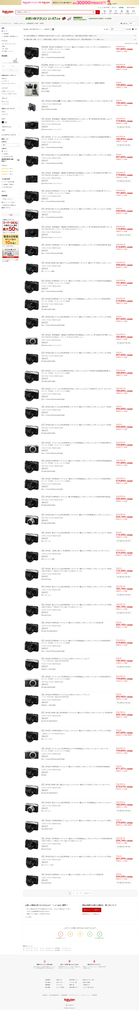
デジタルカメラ (66, 948)
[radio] (2, 31)
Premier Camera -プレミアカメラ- (52, 129)
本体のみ (4, 78)
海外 (7, 139)
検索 (11, 70)
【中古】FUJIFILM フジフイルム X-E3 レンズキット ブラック (67, 695)
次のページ (88, 893)
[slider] (1, 63)
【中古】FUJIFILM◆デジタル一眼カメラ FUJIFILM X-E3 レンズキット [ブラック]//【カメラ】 (79, 101)
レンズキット (5, 81)
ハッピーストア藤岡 (48, 271)
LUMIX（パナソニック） (8, 91)
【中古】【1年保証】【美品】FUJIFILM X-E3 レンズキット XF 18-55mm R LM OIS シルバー (78, 119)
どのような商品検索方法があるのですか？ (38, 911)
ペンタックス (5, 104)
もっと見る (28, 917)
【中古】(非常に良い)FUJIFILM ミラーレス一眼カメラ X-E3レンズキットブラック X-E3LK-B (78, 713)
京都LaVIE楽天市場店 (49, 309)
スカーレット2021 (48, 865)
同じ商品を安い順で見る (124, 127)
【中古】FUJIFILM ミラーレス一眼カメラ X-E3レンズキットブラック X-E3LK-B (74, 623)
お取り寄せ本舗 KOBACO (50, 631)
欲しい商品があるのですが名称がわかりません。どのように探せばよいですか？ (49, 909)
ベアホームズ (47, 541)
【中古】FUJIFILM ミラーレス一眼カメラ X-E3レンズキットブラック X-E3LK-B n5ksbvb (77, 766)
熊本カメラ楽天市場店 (49, 669)
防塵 (3, 130)
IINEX (45, 775)
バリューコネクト (48, 739)
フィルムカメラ (66, 950)
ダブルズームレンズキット (9, 83)
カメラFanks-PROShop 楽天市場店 (53, 147)
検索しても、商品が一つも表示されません (38, 914)
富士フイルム (5, 101)
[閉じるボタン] (135, 35)
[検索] (98, 12)
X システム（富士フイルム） (9, 93)
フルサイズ (5, 114)
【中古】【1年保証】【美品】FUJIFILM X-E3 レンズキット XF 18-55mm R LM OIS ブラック (78, 227)
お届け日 (4, 148)
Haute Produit (47, 579)
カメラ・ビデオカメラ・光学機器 (50, 948)
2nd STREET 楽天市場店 (50, 109)
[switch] (18, 160)
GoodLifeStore (47, 883)
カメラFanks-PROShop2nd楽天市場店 (54, 57)
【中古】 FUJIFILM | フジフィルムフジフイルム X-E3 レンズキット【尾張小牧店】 (75, 83)
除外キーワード (6, 207)
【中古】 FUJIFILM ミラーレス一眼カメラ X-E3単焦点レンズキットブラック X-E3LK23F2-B (78, 838)
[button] (132, 7)
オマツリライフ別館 (48, 559)
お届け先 (4, 141)
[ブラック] (3, 122)
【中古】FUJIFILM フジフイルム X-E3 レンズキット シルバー (67, 659)
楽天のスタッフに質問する (92, 910)
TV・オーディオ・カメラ (30, 948)
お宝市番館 (46, 91)
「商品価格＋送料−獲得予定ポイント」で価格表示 (36, 29)
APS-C (3, 112)
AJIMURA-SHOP (48, 829)
